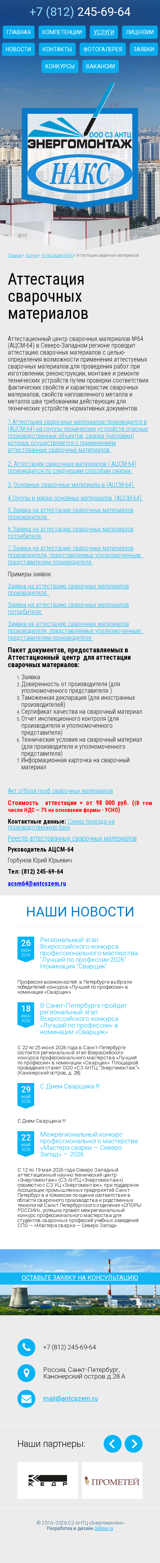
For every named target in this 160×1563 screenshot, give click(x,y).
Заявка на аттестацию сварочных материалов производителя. (68, 589)
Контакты (57, 49)
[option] (47, 1480)
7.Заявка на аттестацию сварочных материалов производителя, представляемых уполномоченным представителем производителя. (76, 555)
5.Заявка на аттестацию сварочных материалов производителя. (71, 513)
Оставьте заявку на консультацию (80, 1277)
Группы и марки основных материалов (62, 498)
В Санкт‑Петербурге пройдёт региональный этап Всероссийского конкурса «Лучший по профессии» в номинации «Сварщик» (83, 1018)
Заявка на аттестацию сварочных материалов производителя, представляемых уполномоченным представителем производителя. (76, 631)
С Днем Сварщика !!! (69, 1086)
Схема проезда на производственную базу (61, 824)
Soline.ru (104, 1528)
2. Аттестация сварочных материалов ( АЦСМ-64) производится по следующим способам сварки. (72, 467)
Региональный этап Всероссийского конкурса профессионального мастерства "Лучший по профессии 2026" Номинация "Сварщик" (89, 953)
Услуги (104, 32)
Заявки (144, 49)
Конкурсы (60, 66)
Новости (18, 49)
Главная (19, 32)
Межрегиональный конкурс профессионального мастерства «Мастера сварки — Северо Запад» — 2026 (89, 1144)
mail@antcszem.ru (70, 1398)
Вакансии (100, 66)
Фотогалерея (102, 49)
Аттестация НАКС (57, 255)
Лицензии (140, 32)
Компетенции (62, 32)
